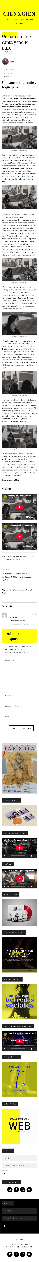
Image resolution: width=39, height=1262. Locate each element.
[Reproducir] (4, 856)
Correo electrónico (12, 706)
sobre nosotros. (20, 559)
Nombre (8, 696)
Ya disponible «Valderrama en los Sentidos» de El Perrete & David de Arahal (16, 576)
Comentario (10, 660)
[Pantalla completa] (34, 856)
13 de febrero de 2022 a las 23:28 (23, 624)
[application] (19, 848)
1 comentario (8, 53)
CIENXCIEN (19, 13)
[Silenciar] (31, 856)
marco (12, 61)
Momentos (8, 76)
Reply (34, 614)
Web (7, 717)
